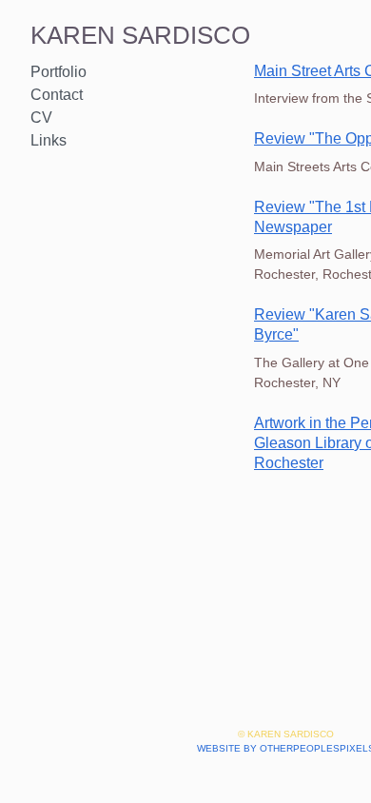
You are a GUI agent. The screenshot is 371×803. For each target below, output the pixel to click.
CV (41, 117)
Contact (56, 95)
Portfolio (58, 72)
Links (48, 140)
